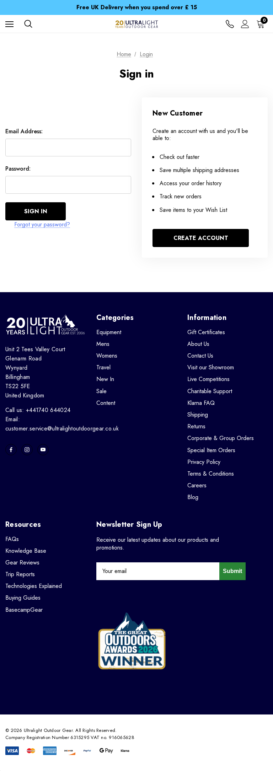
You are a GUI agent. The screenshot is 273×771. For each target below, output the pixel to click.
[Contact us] (230, 24)
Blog (192, 497)
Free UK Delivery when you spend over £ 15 (136, 7)
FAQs (12, 539)
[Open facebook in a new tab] (11, 449)
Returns (196, 426)
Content (105, 403)
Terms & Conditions (210, 474)
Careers (197, 485)
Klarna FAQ (201, 403)
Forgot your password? (42, 224)
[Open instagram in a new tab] (27, 449)
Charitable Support (209, 391)
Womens (106, 356)
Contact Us (200, 356)
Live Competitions (208, 379)
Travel (103, 367)
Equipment (108, 332)
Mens (102, 344)
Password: (18, 169)
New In (105, 379)
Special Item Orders (211, 450)
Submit (232, 571)
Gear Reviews (22, 562)
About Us (198, 344)
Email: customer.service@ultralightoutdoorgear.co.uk (62, 424)
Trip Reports (20, 574)
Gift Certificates (206, 332)
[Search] (28, 24)
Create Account (200, 238)
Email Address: (24, 131)
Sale (101, 391)
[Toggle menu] (9, 24)
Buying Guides (23, 598)
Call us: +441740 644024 (37, 410)
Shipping (197, 415)
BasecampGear (24, 610)
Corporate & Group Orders (220, 438)
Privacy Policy (203, 462)
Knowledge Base (25, 551)
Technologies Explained (33, 586)
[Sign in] (245, 24)
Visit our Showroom (210, 367)
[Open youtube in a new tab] (43, 449)
